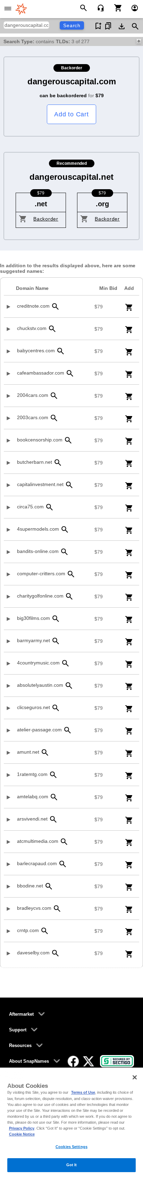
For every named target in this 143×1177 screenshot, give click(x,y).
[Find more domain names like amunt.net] (45, 752)
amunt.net (28, 752)
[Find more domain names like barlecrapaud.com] (62, 864)
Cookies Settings (71, 1147)
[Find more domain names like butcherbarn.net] (57, 462)
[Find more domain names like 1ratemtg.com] (53, 774)
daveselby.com (33, 952)
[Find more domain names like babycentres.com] (60, 351)
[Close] (134, 1077)
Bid (108, 288)
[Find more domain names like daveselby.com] (55, 953)
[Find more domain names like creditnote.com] (55, 306)
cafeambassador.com (40, 373)
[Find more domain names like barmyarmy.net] (55, 641)
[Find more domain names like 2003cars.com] (54, 418)
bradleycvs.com (34, 908)
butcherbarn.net (34, 462)
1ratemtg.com (32, 774)
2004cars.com (32, 395)
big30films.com (33, 618)
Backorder (45, 219)
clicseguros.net (33, 707)
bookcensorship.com (39, 440)
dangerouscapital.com (71, 81)
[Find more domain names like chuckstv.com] (52, 328)
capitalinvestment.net (40, 484)
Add (129, 288)
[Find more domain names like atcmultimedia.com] (64, 841)
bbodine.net (30, 885)
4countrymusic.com (38, 663)
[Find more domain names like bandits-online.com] (64, 551)
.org (102, 204)
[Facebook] (73, 1061)
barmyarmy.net (33, 640)
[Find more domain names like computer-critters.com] (71, 574)
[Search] (84, 7)
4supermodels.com (38, 529)
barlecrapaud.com (37, 863)
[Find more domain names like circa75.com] (49, 507)
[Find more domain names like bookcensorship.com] (68, 440)
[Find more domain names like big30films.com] (55, 618)
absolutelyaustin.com (40, 685)
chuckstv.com (32, 328)
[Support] (98, 7)
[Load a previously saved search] (108, 26)
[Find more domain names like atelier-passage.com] (67, 730)
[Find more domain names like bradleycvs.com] (57, 908)
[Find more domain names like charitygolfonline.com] (69, 596)
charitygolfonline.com (40, 596)
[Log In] (132, 7)
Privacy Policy (21, 1128)
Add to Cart (71, 114)
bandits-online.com (38, 551)
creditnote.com (33, 306)
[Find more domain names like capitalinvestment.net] (69, 485)
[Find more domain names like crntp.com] (44, 931)
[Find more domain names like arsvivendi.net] (53, 819)
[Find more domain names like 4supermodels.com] (64, 529)
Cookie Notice (22, 1134)
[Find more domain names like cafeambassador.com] (70, 373)
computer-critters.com (41, 573)
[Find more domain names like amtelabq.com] (54, 797)
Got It (71, 1165)
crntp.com (28, 930)
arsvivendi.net (32, 819)
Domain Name (32, 288)
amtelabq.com (32, 796)
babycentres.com (36, 350)
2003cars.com (32, 417)
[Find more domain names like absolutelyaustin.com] (69, 685)
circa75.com (30, 506)
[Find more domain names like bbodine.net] (48, 886)
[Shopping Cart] (115, 7)
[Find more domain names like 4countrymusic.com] (65, 663)
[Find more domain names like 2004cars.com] (54, 395)
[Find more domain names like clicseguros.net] (55, 708)
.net (41, 204)
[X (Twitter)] (88, 1061)
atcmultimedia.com (37, 841)
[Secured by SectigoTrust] (117, 1061)
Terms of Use (83, 1092)
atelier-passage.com (39, 729)
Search (72, 25)
